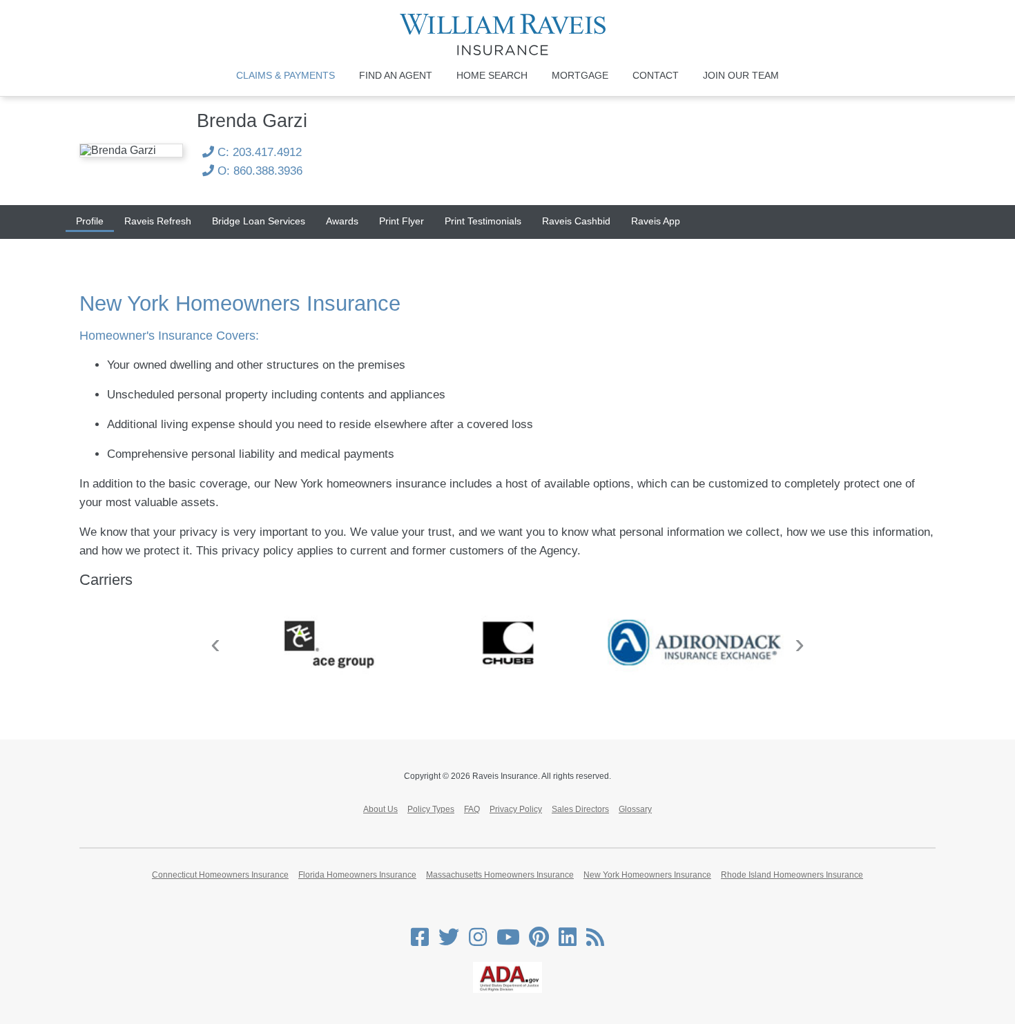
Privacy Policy (516, 809)
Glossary (635, 809)
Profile (90, 220)
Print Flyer (401, 220)
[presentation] (215, 644)
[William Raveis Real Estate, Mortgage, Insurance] (508, 34)
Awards (342, 220)
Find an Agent (395, 75)
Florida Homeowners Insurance (357, 875)
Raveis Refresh (157, 220)
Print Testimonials (483, 220)
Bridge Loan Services (258, 220)
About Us (380, 809)
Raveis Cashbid (576, 220)
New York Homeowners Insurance (647, 875)
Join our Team (741, 75)
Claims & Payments (285, 75)
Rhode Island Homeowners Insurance (792, 875)
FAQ (472, 809)
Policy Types (430, 809)
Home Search (492, 75)
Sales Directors (580, 809)
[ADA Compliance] (507, 990)
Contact (655, 75)
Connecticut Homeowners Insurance (220, 875)
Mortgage (580, 75)
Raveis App (655, 220)
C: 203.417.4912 (258, 152)
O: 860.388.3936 (258, 170)
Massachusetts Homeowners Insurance (500, 875)
